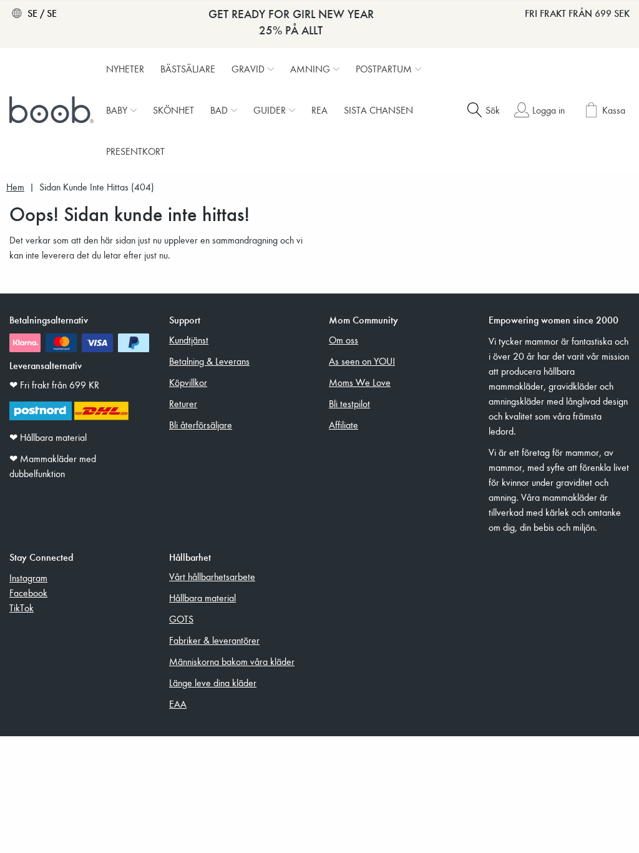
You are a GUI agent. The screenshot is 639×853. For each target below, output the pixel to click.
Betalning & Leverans (209, 361)
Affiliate (343, 424)
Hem (15, 187)
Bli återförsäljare (200, 424)
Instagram (28, 577)
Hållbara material (202, 597)
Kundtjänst (188, 339)
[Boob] (53, 109)
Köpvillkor (188, 382)
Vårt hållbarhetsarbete (212, 576)
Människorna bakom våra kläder (232, 661)
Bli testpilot (349, 403)
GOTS (181, 619)
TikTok (21, 607)
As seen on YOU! (362, 361)
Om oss (343, 339)
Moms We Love (360, 382)
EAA (178, 704)
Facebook (28, 592)
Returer (183, 403)
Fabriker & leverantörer (214, 640)
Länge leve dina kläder (212, 682)
